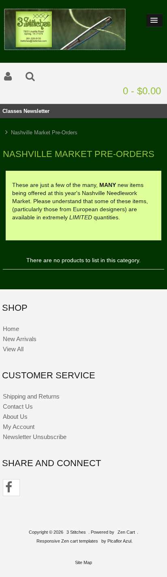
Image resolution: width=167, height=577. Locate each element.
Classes (12, 111)
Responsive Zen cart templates (67, 541)
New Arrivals (19, 338)
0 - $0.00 (142, 90)
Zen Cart (126, 532)
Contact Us (18, 406)
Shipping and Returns (31, 396)
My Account (18, 426)
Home (11, 328)
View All (13, 349)
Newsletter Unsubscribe (34, 436)
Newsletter (36, 111)
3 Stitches (76, 532)
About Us (15, 416)
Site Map (83, 562)
